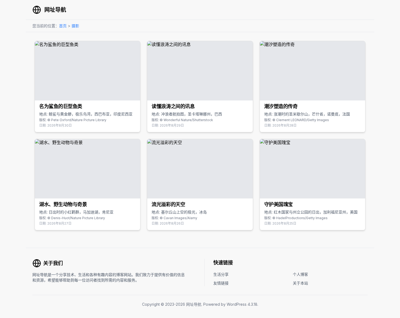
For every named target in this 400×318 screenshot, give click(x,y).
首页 (63, 25)
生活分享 (221, 274)
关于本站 (300, 283)
